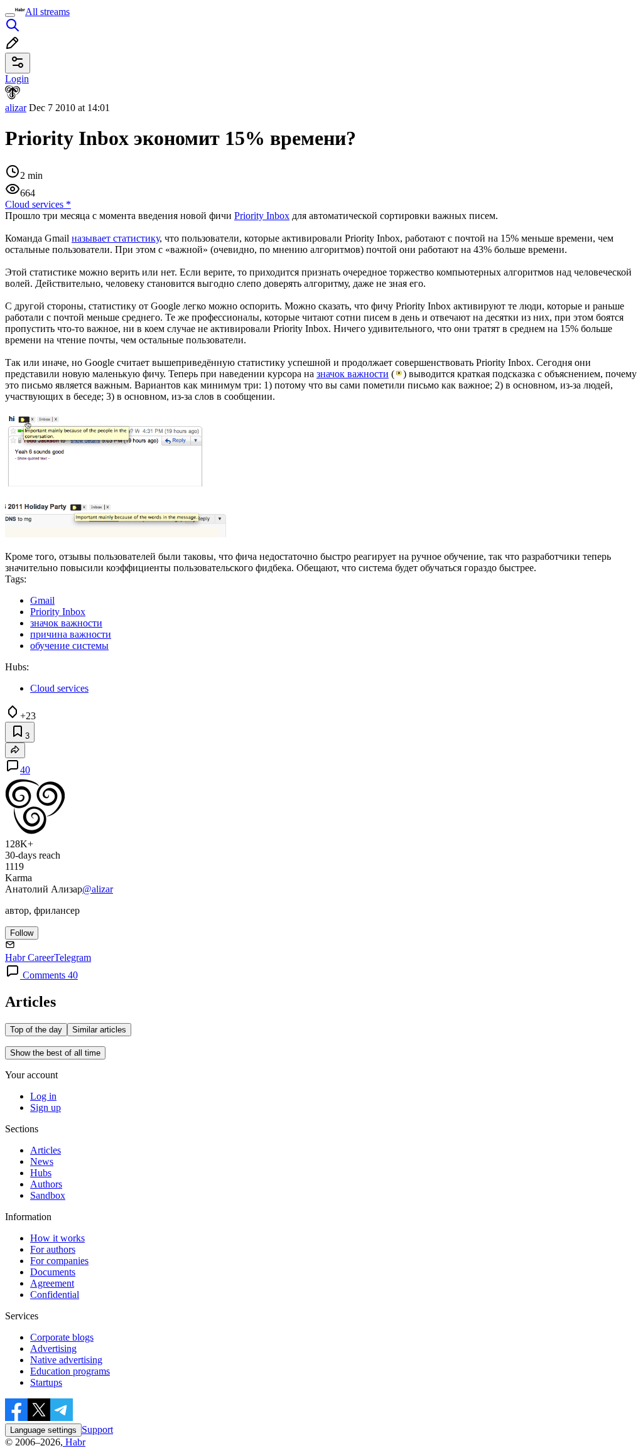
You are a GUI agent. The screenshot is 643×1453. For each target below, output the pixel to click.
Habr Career (29, 957)
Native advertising (66, 1359)
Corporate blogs (62, 1337)
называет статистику (115, 238)
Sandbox (47, 1195)
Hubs (40, 1172)
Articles (45, 1150)
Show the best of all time (55, 1053)
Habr (74, 1442)
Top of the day (36, 1029)
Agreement (52, 1283)
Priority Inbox (261, 215)
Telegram (72, 957)
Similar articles (99, 1029)
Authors (46, 1184)
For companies (59, 1260)
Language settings (43, 1430)
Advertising (53, 1348)
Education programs (70, 1371)
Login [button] (17, 78)
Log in (43, 1096)
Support (97, 1429)
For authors (52, 1249)
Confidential (54, 1294)
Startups (46, 1382)
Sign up (45, 1107)
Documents (52, 1272)
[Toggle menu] (10, 15)
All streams (47, 11)
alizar (15, 107)
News (41, 1161)
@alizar (97, 889)
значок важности (352, 373)
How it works (57, 1238)
